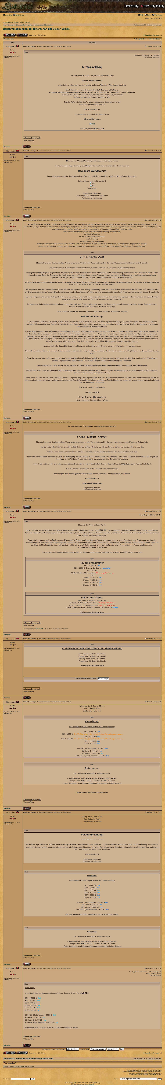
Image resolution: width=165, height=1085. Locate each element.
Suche (149, 15)
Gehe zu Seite (147, 35)
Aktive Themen (25, 22)
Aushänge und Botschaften (44, 25)
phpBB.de (91, 1084)
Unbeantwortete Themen (11, 22)
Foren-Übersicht (9, 25)
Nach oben (7, 147)
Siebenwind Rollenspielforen (24, 25)
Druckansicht (9, 39)
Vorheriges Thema (140, 39)
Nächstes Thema (155, 39)
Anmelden (8, 15)
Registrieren (19, 15)
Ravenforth (39, 628)
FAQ (141, 15)
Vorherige (156, 35)
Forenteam (158, 15)
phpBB (74, 1083)
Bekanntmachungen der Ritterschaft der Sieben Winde (36, 28)
